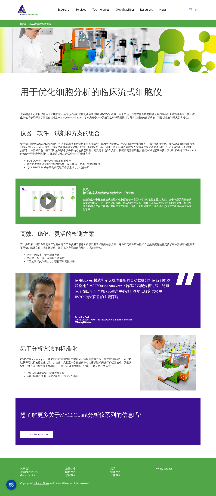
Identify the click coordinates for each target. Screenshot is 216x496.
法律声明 (115, 471)
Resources (146, 9)
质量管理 (70, 468)
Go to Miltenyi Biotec (37, 434)
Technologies (101, 9)
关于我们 (25, 468)
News (163, 9)
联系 (112, 468)
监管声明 (70, 475)
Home (23, 24)
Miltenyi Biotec (41, 483)
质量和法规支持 (29, 471)
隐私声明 (70, 471)
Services (81, 9)
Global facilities (125, 9)
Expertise (63, 9)
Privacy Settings (163, 468)
